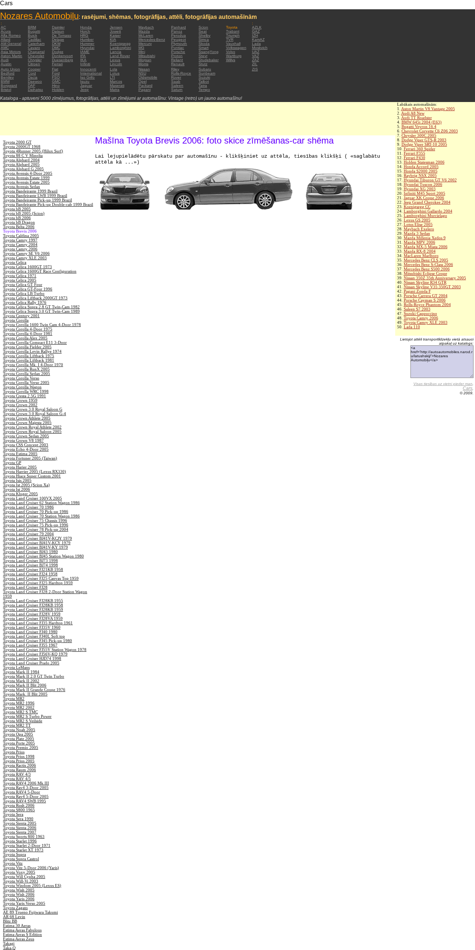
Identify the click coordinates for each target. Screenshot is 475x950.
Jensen (116, 27)
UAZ (255, 52)
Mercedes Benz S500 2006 (427, 269)
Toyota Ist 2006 (16, 489)
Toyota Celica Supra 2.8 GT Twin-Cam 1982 (41, 307)
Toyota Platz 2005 (18, 738)
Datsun (58, 31)
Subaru (205, 69)
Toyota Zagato (15, 907)
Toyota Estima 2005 (20, 453)
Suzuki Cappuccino (420, 313)
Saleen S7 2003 (417, 309)
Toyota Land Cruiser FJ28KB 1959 (33, 609)
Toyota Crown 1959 (20, 400)
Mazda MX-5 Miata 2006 (426, 246)
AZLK (257, 27)
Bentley (7, 77)
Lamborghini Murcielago (425, 215)
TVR (229, 39)
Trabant (232, 31)
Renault (177, 64)
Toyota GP (12, 462)
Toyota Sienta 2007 (19, 832)
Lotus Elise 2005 (418, 224)
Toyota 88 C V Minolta (23, 155)
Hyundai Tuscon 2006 (423, 184)
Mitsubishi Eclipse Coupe (425, 273)
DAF (31, 85)
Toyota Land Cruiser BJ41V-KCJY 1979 (37, 538)
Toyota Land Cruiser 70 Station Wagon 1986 (41, 516)
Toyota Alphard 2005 (21, 164)
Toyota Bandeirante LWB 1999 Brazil (35, 195)
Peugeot (178, 39)
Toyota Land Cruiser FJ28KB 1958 (33, 605)
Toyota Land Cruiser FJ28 (25, 587)
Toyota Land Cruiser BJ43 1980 (30, 551)
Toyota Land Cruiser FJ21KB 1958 (33, 569)
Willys (230, 60)
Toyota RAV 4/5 (17, 778)
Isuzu (84, 81)
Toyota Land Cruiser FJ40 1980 (30, 632)
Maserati (117, 85)
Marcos (116, 81)
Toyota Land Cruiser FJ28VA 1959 (33, 618)
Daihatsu (35, 90)
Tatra (203, 85)
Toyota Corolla (16, 320)
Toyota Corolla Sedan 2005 (26, 373)
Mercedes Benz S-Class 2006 (428, 264)
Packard (145, 85)
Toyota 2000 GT (17, 142)
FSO (56, 77)
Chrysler (35, 60)
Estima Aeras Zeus (18, 939)
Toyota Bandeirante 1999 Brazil (30, 191)
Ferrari (57, 64)
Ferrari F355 (414, 153)
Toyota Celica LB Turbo (24, 293)
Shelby (204, 35)
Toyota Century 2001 (21, 315)
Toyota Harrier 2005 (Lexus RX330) (34, 471)
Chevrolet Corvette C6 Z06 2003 (430, 131)
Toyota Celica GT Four (22, 284)
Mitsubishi (146, 56)
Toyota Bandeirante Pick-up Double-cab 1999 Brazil (48, 204)
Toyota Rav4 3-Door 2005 (26, 787)
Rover (176, 77)
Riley (175, 69)
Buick (32, 35)
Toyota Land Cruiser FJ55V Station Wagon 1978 (44, 649)
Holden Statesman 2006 (424, 162)
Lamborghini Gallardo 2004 (428, 211)
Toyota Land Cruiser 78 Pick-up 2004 (35, 529)
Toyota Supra (14, 854)
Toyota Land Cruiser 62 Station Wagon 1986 (41, 502)
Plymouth (179, 44)
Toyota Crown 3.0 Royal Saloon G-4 (34, 413)
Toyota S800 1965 (19, 810)
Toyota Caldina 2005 (21, 235)
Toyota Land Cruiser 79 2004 (28, 534)
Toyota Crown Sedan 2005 (26, 436)
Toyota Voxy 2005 (19, 872)
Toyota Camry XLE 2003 (426, 322)
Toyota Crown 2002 (20, 404)
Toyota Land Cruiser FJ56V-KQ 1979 (35, 654)
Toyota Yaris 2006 (19, 899)
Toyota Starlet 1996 (20, 841)
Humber (87, 39)
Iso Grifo (87, 77)
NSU (142, 73)
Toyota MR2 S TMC (20, 712)
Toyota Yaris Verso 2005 (24, 903)
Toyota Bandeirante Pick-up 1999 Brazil (37, 200)
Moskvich (260, 48)
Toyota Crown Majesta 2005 (27, 422)
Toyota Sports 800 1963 (24, 836)
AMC (5, 48)
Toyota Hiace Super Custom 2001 (32, 476)
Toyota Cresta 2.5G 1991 (24, 396)
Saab (175, 81)
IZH (255, 35)
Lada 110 (412, 327)
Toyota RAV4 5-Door (21, 792)
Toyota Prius (13, 752)
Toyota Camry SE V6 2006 (26, 253)
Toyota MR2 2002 (19, 707)
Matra (114, 90)
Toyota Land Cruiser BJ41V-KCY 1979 (37, 542)
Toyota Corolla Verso (21, 378)
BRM (32, 27)
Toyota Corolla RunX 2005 (26, 369)
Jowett (115, 31)
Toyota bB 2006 (17, 218)
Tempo (204, 90)
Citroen (34, 64)
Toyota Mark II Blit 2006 (24, 685)
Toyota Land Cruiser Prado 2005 (31, 663)
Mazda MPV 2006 (419, 242)
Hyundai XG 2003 (420, 189)
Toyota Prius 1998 (19, 756)
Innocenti (88, 69)
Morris (143, 64)
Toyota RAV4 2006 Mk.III (26, 783)
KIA (113, 39)
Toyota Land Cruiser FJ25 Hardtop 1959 (38, 583)
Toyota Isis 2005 (17, 480)
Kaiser (115, 35)
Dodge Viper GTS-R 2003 (424, 140)
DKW (56, 44)
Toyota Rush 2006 (19, 805)
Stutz (203, 64)
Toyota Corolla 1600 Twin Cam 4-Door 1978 (42, 324)
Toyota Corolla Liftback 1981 (28, 360)
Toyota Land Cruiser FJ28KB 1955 (33, 600)
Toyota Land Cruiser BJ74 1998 (30, 565)
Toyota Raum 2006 (19, 769)
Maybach (146, 27)
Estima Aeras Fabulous (22, 930)
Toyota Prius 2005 (19, 761)
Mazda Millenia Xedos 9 (425, 238)
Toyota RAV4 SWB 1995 (24, 801)
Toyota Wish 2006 (19, 894)
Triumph (233, 35)
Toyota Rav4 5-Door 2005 (26, 796)
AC (3, 27)
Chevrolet (36, 56)
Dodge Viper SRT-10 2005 (424, 144)
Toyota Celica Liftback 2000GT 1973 (35, 298)
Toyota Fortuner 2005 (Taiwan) (30, 458)
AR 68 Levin (14, 916)
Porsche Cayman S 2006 (425, 300)
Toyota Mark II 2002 (21, 680)
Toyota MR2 (13, 698)
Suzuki (204, 77)
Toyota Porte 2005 (19, 743)
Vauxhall (233, 44)
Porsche (178, 52)
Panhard (178, 27)
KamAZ (258, 39)
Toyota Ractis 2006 (19, 765)
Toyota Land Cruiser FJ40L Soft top (34, 636)
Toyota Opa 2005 (18, 734)
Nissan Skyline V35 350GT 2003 (432, 287)
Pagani (144, 90)
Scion (203, 27)
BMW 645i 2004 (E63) (422, 122)
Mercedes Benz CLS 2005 (426, 260)
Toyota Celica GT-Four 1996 (27, 289)
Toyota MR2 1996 (19, 703)
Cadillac (34, 39)
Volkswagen (236, 48)
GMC (56, 81)
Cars (467, 388)
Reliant (177, 60)
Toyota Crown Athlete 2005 (26, 418)
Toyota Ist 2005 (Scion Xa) (26, 485)
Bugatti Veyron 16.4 (419, 126)
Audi (5, 60)
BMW (5, 81)
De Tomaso (61, 35)
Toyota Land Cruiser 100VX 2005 (32, 498)
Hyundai (87, 48)
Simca (204, 39)
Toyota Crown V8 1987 (23, 440)
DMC (56, 48)
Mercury (145, 44)
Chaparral (36, 52)
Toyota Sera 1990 (18, 818)
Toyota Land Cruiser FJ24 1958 (30, 574)
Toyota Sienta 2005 (19, 823)
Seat (203, 31)
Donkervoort (62, 56)
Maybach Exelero (419, 229)
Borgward (9, 85)
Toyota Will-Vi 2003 (20, 881)
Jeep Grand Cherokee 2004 (427, 202)
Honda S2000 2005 (421, 171)
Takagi (8, 943)
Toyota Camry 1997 (20, 240)
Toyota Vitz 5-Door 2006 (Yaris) (31, 867)
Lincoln (116, 64)
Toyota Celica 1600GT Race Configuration (39, 271)
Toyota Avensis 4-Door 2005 (27, 173)
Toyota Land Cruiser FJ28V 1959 (31, 614)
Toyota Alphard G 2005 (23, 169)
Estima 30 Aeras (16, 925)
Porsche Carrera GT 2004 (426, 295)
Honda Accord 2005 (421, 166)
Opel (142, 81)
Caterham (36, 44)
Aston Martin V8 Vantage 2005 (428, 108)
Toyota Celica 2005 (19, 280)
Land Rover (120, 56)
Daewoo (35, 81)
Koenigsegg (120, 44)
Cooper (34, 69)
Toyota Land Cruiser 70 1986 (28, 507)
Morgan (144, 60)
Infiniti (85, 64)
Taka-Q (9, 948)
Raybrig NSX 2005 (420, 175)
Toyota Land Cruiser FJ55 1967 (30, 645)
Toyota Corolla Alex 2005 (25, 338)
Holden (58, 90)
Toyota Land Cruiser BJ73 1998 (30, 560)
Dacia (32, 77)
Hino (56, 85)
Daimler (58, 27)
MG (141, 48)
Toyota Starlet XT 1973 (23, 850)
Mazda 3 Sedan (417, 233)
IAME (84, 52)
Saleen (177, 85)
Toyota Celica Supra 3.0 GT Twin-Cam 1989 (41, 311)
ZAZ (255, 60)
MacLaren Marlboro (421, 255)
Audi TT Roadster (416, 117)
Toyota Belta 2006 (19, 226)
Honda (86, 27)
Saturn (177, 90)
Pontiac (177, 48)
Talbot (204, 81)
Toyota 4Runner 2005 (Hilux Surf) (33, 151)
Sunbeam (207, 73)
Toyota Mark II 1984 (21, 672)
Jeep (84, 90)
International (91, 73)
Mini (141, 52)
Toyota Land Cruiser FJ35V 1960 (31, 627)
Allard (5, 39)
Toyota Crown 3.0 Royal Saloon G (32, 409)
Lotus (114, 73)
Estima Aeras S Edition (22, 934)
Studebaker (209, 60)
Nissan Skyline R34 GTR (425, 282)
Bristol (6, 90)
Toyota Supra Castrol (21, 859)
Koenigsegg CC (417, 206)
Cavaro (34, 48)
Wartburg (234, 56)
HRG (84, 35)
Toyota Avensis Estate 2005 (26, 182)
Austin (6, 64)
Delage (58, 39)
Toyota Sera (13, 814)
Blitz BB (10, 921)
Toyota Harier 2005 (20, 467)
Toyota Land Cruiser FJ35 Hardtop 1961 (38, 623)
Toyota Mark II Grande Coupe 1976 (34, 689)
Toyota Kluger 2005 (20, 494)
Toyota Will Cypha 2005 (24, 876)
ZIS (255, 69)
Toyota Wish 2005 (19, 890)
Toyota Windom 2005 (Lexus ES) (32, 885)
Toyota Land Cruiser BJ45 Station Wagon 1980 (43, 556)
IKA (83, 60)
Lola (113, 69)
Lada (256, 44)
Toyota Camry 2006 (421, 318)
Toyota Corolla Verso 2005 (26, 382)
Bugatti (34, 31)
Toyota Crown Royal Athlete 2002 (32, 427)
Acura (6, 31)
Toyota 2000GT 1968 (21, 146)
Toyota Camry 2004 (20, 244)
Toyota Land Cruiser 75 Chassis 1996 (35, 520)
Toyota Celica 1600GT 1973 (27, 266)
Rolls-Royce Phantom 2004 (427, 304)
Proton (177, 56)
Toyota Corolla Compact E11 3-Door (35, 342)
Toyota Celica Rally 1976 (24, 302)
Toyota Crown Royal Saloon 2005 (32, 431)
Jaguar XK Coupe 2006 (424, 197)
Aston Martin (11, 56)
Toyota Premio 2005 (20, 747)
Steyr (203, 56)
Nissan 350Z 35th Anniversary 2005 (435, 278)
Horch (85, 31)
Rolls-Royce (181, 73)
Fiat (55, 69)
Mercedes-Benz (151, 39)
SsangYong (209, 52)
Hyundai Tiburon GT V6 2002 (430, 180)
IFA (83, 56)
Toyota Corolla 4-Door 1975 (27, 329)
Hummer (87, 44)
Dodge (57, 52)
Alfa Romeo (11, 35)
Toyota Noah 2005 (19, 729)
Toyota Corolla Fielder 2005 (27, 347)
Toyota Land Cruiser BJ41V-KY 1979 (35, 547)
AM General (11, 44)
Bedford (7, 73)
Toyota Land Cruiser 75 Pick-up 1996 (35, 525)
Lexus (115, 60)
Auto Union (10, 69)
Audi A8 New (413, 113)
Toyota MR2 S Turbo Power (27, 716)
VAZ (255, 56)
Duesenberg (62, 60)
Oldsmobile (147, 77)
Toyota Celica (14, 262)
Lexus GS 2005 (417, 220)
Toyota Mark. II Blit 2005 (25, 694)
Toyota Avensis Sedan (21, 186)
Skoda (204, 44)
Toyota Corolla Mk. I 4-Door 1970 (33, 364)
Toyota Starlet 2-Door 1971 (26, 845)
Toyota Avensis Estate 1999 (26, 177)
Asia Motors (11, 52)
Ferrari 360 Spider (419, 149)
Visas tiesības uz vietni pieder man (442, 384)
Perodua (178, 35)
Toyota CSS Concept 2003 (25, 445)
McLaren (145, 35)
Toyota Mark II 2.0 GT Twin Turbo (33, 676)
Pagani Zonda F (417, 291)
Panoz (176, 31)
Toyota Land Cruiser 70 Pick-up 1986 (35, 511)
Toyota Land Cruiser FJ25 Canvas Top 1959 (41, 578)
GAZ (256, 31)
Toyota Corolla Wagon (22, 387)
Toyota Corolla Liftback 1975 (28, 356)
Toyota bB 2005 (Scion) (24, 213)
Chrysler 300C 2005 (419, 135)
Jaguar (86, 85)
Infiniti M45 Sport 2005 (424, 193)
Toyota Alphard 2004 (21, 160)
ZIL (255, 64)
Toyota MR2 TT (17, 725)
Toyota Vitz (13, 863)
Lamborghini (120, 48)
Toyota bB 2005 (17, 209)
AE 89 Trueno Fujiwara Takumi (30, 912)
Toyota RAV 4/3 (17, 774)
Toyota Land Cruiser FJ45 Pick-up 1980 (37, 640)
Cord (32, 73)
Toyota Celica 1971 (19, 275)
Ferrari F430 (414, 157)
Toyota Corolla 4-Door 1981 (27, 333)
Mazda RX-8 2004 (420, 251)
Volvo (230, 52)
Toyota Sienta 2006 (19, 827)
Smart (204, 48)
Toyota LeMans (16, 667)
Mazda (144, 31)
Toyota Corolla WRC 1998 (26, 391)
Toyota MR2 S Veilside (22, 721)
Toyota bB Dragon (19, 222)
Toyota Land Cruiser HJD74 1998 (32, 658)
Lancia (115, 52)
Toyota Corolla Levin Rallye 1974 (32, 351)
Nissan (144, 69)
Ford (56, 73)
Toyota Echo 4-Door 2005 (26, 449)
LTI (112, 77)
